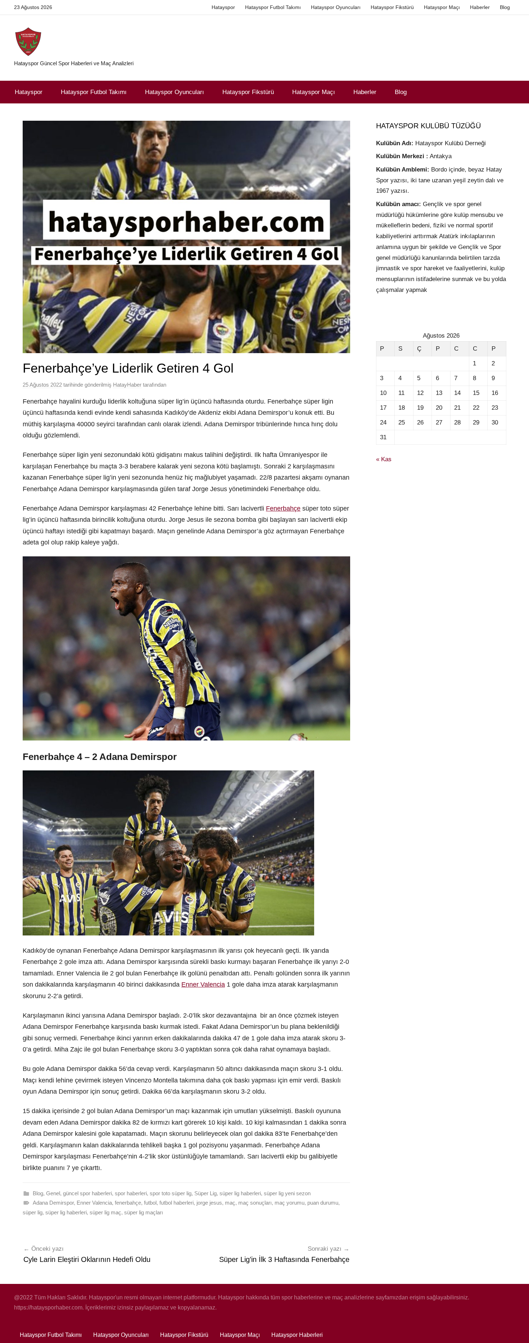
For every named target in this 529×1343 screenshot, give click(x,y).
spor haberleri (131, 1193)
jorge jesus (209, 1203)
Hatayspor (223, 7)
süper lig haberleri (240, 1193)
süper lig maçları (143, 1212)
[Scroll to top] (515, 1329)
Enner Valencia (203, 984)
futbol (150, 1203)
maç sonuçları (255, 1203)
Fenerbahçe (283, 508)
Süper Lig (205, 1193)
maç (230, 1203)
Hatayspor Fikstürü (392, 7)
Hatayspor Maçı (442, 7)
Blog (505, 7)
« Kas (384, 459)
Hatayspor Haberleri (297, 1335)
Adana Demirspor (53, 1203)
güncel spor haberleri (87, 1193)
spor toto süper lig (170, 1193)
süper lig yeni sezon (287, 1193)
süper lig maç (105, 1212)
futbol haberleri (176, 1203)
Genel (53, 1193)
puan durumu (322, 1203)
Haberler (480, 7)
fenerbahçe (128, 1203)
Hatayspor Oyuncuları (336, 7)
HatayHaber (127, 385)
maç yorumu (289, 1203)
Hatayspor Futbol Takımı (273, 7)
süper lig (32, 1212)
